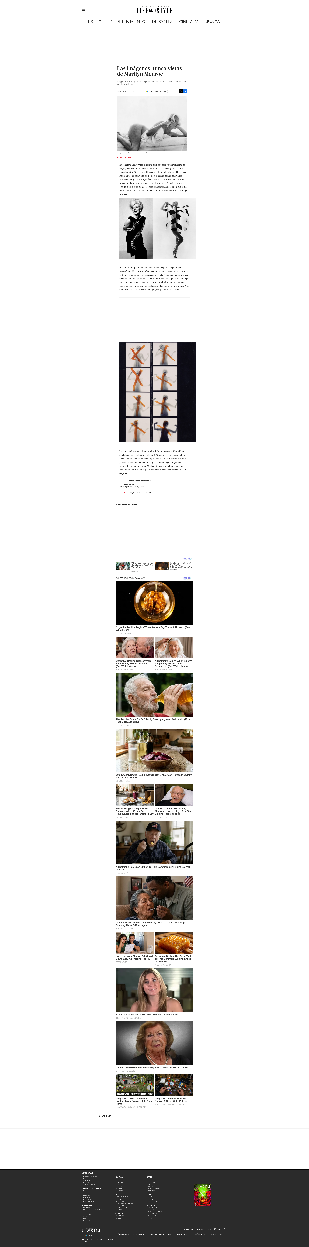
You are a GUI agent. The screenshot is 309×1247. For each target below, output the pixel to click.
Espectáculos (153, 1179)
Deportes (162, 22)
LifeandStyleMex (215, 1229)
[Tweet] (181, 91)
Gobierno (119, 1179)
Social (118, 1198)
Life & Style (87, 1173)
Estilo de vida (153, 1201)
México (118, 1181)
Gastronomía (153, 1207)
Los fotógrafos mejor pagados (131, 485)
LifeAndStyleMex (226, 1229)
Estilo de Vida (153, 1217)
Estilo (94, 22)
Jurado (151, 1218)
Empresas (87, 1207)
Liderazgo (120, 1217)
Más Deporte (88, 1197)
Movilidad (120, 1201)
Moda (150, 1184)
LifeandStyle (121, 1173)
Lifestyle (87, 1199)
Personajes (152, 1213)
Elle (149, 1194)
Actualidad (120, 1215)
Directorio (217, 1234)
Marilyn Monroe (134, 493)
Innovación (120, 1205)
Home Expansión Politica (93, 1209)
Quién (150, 1177)
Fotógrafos (149, 493)
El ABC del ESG (121, 1207)
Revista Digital (89, 1201)
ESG (84, 1218)
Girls (119, 64)
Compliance (182, 1234)
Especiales (152, 1173)
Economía (87, 1211)
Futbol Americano (90, 1194)
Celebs (150, 1199)
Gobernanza (120, 1199)
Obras (85, 1216)
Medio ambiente (122, 1196)
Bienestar (152, 1215)
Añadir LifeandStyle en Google (157, 91)
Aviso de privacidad (160, 1234)
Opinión (119, 1188)
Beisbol (86, 1192)
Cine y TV (188, 22)
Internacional (89, 1213)
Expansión (87, 1206)
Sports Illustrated (91, 1188)
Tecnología (87, 1214)
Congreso (119, 1182)
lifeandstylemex (221, 1229)
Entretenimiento (126, 22)
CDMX (118, 1184)
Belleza (151, 1186)
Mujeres (86, 1220)
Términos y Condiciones (130, 1234)
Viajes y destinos (155, 1211)
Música (212, 22)
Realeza (151, 1181)
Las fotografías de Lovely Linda (131, 487)
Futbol (86, 1190)
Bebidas (151, 1209)
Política (119, 1177)
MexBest (151, 1206)
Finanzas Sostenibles (124, 1203)
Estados (119, 1186)
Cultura (151, 1190)
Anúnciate (200, 1234)
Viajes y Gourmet (90, 1184)
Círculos (151, 1182)
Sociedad (119, 1190)
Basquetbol (87, 1195)
